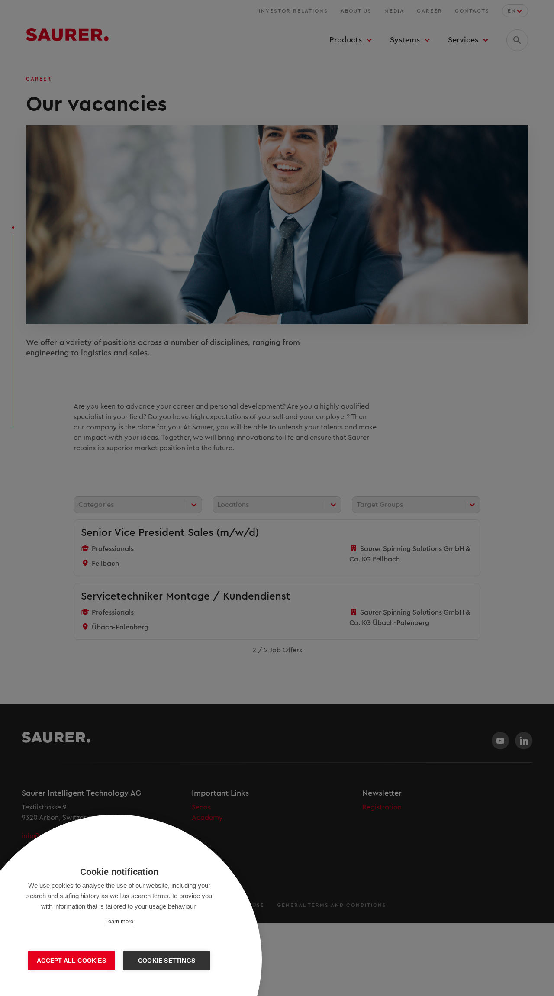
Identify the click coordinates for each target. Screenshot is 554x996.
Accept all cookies (71, 960)
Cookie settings (166, 960)
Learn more (119, 921)
